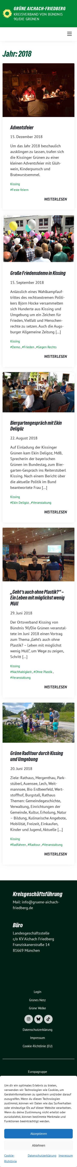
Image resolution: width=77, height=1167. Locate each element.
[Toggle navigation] (69, 34)
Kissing (15, 184)
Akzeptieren (38, 1134)
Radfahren (19, 845)
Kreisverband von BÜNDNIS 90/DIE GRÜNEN (38, 16)
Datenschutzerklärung (42, 1155)
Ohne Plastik (43, 672)
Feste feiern (20, 190)
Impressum (66, 1155)
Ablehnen (38, 1145)
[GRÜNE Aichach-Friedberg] (7, 13)
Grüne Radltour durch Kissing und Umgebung (36, 756)
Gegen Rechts (47, 347)
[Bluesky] (38, 1019)
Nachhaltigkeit (22, 672)
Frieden (29, 347)
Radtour (35, 845)
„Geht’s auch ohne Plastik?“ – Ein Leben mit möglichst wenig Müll (37, 598)
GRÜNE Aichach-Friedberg (40, 8)
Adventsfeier (22, 127)
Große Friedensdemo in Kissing (38, 273)
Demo (16, 347)
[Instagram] (28, 1019)
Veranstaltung (42, 503)
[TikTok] (48, 1019)
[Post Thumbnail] (38, 89)
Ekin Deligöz (20, 503)
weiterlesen (55, 199)
